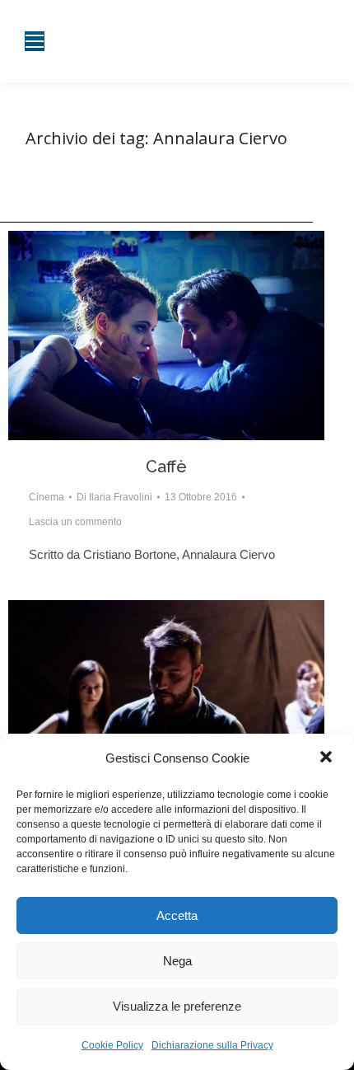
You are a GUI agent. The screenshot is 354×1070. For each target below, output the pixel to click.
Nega (177, 961)
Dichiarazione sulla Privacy (212, 1045)
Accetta (177, 915)
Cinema (46, 497)
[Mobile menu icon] (34, 41)
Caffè (166, 466)
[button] (328, 758)
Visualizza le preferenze (177, 1006)
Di (114, 497)
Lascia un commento (75, 522)
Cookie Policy (112, 1045)
